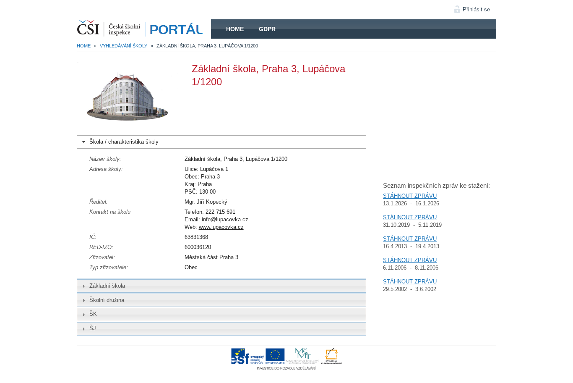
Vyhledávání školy (123, 45)
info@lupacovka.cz (225, 219)
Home (235, 29)
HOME (144, 29)
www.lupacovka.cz (221, 227)
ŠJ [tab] (92, 328)
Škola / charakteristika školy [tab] (124, 142)
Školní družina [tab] (106, 300)
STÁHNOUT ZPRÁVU (410, 196)
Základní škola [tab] (107, 286)
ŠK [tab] (93, 314)
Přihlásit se (476, 9)
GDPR (267, 29)
